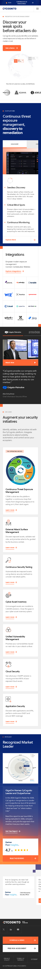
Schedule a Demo (16, 940)
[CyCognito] (9, 8)
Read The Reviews (17, 858)
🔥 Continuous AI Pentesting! (16, 3)
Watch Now (9, 362)
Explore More (11, 240)
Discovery (14, 144)
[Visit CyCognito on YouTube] (18, 929)
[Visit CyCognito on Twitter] (3, 929)
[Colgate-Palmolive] (13, 332)
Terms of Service (20, 959)
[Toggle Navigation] (37, 8)
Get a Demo (10, 48)
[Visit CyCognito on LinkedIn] (10, 929)
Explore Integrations (13, 271)
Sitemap (34, 959)
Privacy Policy (7, 959)
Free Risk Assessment (17, 948)
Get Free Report (11, 831)
